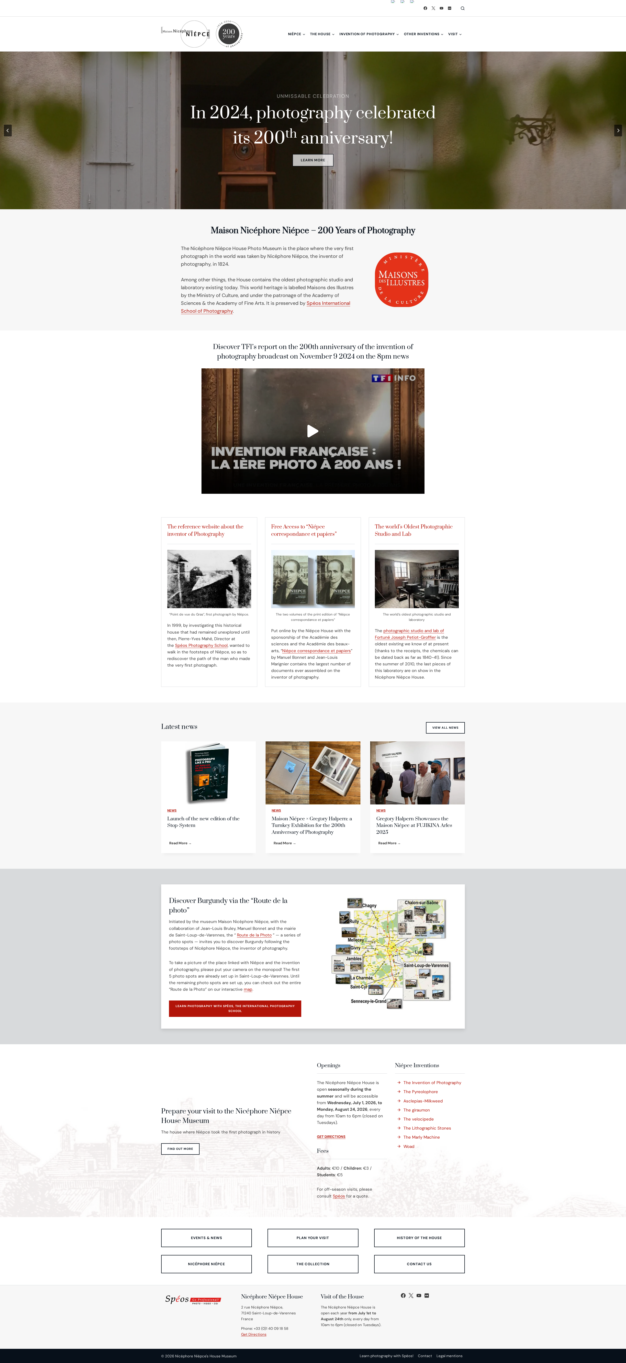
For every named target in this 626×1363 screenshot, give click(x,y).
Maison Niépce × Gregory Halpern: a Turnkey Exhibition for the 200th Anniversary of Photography (312, 825)
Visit (453, 34)
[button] (313, 431)
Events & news (206, 1238)
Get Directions (254, 1334)
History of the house (419, 1238)
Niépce (294, 34)
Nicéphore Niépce (206, 1264)
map (248, 989)
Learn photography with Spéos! (387, 1355)
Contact (425, 1355)
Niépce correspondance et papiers (316, 650)
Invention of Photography (367, 34)
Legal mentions (449, 1355)
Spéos (339, 1196)
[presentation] (208, 772)
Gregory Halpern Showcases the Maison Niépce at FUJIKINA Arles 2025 (414, 825)
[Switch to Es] (412, 8)
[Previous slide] (8, 130)
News (172, 810)
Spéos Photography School (201, 645)
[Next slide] (618, 130)
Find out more (180, 1149)
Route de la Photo (254, 935)
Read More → (181, 844)
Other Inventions (421, 34)
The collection (313, 1264)
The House (320, 34)
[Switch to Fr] (403, 8)
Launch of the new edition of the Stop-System (203, 822)
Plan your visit (313, 1238)
